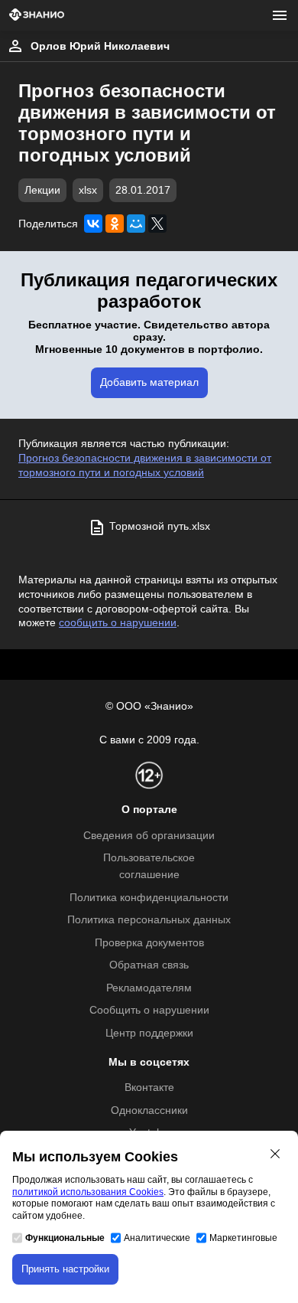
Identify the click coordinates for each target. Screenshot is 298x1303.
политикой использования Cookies (88, 1192)
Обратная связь (149, 965)
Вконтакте (149, 1087)
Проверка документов (149, 943)
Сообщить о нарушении (149, 1010)
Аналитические (157, 1238)
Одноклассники (149, 1110)
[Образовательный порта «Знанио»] (36, 15)
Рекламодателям (149, 988)
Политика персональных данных (149, 920)
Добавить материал (149, 382)
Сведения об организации (149, 835)
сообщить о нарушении (118, 623)
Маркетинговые (243, 1238)
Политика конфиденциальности (149, 897)
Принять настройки (65, 1269)
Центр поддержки (149, 1033)
